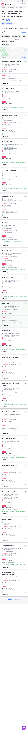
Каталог (3, 7)
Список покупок (22, 4)
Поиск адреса (2, 32)
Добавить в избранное (25, 62)
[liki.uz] (8, 4)
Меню (2, 4)
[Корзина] (25, 4)
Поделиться (16, 23)
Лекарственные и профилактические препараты (17, 7)
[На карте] (25, 49)
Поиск (19, 4)
